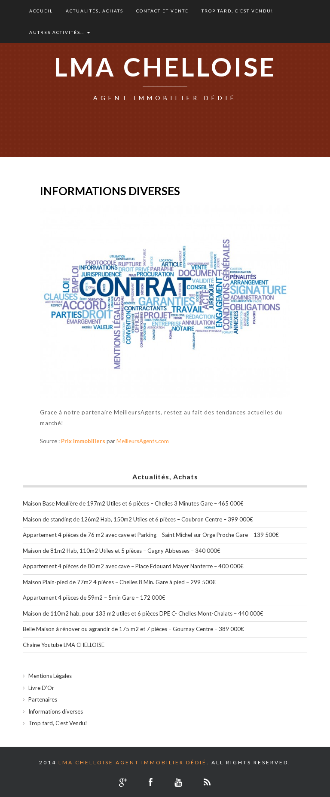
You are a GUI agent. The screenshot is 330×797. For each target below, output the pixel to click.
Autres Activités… (57, 32)
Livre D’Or (41, 687)
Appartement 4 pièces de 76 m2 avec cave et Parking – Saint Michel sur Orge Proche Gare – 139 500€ (151, 534)
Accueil (41, 10)
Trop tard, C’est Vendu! (237, 10)
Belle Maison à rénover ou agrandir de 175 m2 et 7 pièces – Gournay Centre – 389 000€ (133, 628)
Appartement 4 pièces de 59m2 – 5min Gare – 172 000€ (94, 597)
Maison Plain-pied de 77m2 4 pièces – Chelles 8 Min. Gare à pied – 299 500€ (119, 582)
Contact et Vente (162, 10)
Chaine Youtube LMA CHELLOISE (63, 644)
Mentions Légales (50, 675)
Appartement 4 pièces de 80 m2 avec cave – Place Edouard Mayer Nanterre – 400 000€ (133, 566)
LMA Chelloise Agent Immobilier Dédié (132, 762)
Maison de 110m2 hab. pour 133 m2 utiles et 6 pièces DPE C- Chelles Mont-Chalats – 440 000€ (143, 613)
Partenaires (42, 699)
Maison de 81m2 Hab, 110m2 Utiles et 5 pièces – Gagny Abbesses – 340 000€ (121, 550)
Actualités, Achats (94, 10)
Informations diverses (55, 711)
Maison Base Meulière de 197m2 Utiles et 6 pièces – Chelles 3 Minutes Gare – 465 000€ (133, 503)
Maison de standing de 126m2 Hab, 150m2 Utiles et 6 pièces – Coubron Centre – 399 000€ (138, 519)
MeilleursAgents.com (142, 441)
